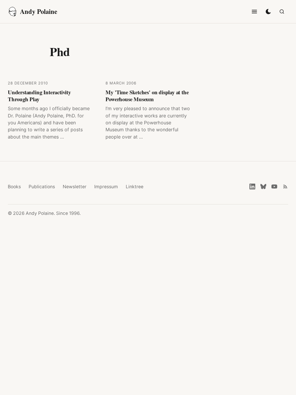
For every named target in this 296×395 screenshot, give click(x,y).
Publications (42, 186)
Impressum (106, 186)
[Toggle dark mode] (268, 11)
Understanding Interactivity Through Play (39, 95)
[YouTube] (274, 186)
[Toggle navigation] (254, 11)
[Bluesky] (263, 186)
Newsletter (74, 186)
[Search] (281, 11)
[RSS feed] (285, 186)
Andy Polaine (38, 11)
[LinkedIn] (252, 186)
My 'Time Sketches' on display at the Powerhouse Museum (147, 95)
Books (14, 186)
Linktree (134, 186)
